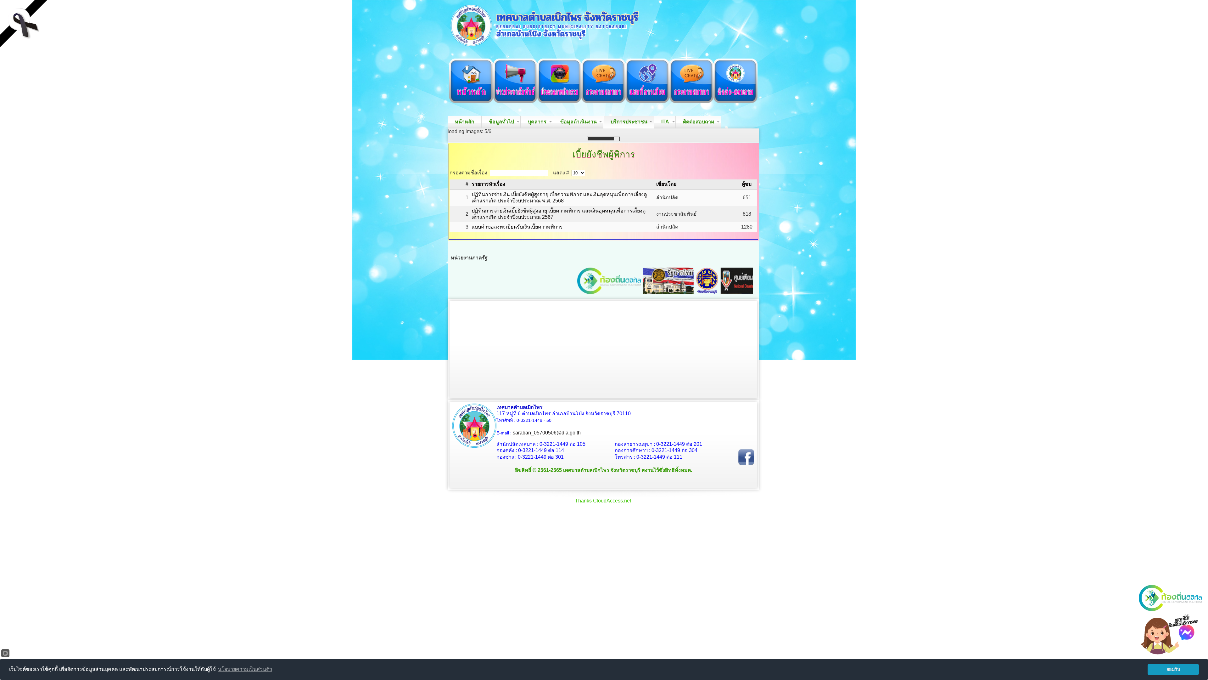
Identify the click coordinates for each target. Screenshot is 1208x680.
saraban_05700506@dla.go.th (547, 544)
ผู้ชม (747, 296)
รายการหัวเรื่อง (488, 296)
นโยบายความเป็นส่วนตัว (245, 669)
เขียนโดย (666, 296)
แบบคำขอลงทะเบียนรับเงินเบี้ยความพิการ (517, 339)
